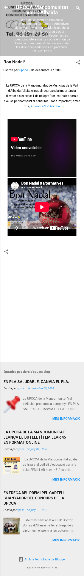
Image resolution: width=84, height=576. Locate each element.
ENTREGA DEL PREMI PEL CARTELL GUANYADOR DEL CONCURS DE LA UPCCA (34, 498)
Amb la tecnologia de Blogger (44, 559)
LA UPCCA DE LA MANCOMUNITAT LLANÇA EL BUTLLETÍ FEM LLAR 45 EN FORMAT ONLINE (34, 437)
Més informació (66, 419)
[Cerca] (78, 8)
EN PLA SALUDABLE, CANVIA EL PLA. (36, 381)
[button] (78, 63)
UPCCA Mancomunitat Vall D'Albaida (42, 10)
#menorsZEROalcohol (45, 106)
